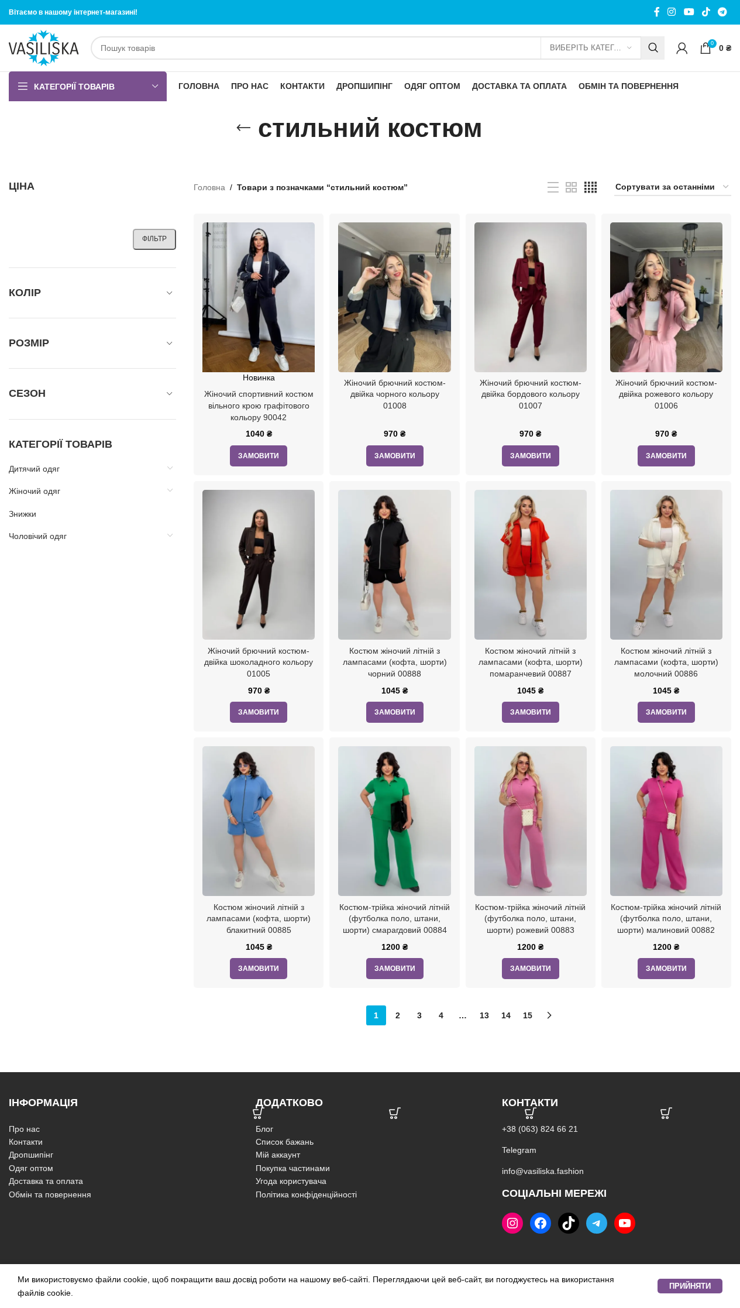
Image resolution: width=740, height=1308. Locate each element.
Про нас (24, 1129)
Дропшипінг (31, 1154)
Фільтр (154, 239)
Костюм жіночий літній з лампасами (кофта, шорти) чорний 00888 (395, 662)
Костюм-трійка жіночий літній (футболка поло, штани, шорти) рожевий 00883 (530, 918)
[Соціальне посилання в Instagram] (672, 12)
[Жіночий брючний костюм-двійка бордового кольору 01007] (530, 297)
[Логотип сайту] (44, 47)
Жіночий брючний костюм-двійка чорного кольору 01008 (395, 394)
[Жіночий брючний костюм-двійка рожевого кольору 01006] (666, 297)
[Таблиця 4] (590, 187)
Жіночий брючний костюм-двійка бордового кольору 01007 (530, 394)
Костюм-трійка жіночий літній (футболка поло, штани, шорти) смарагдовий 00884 (394, 918)
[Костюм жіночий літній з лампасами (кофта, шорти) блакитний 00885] (258, 821)
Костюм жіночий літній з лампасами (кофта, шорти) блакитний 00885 (258, 918)
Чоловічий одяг (38, 536)
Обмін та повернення (50, 1194)
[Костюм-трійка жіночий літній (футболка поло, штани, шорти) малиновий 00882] (666, 821)
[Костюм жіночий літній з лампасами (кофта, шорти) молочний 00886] (666, 565)
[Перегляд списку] (553, 187)
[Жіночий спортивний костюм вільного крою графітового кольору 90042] (258, 297)
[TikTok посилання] (706, 12)
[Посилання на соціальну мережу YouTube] (689, 12)
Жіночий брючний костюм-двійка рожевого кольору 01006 (666, 394)
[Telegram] (596, 1223)
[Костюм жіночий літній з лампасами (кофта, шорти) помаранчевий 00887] (530, 565)
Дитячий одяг (34, 468)
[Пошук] (653, 48)
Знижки (22, 514)
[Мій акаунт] (682, 48)
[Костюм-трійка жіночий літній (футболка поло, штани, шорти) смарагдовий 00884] (394, 821)
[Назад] (243, 128)
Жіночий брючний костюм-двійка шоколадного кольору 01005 (258, 662)
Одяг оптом (31, 1168)
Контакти (26, 1141)
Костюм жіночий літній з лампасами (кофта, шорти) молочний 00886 (666, 662)
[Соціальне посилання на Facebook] (657, 12)
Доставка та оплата (46, 1181)
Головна (209, 187)
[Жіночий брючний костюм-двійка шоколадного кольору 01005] (258, 565)
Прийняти (690, 1286)
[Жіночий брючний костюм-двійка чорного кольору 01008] (394, 297)
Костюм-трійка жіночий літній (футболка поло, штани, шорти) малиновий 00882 (666, 918)
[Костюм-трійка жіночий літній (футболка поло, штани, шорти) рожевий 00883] (530, 821)
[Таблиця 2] (571, 187)
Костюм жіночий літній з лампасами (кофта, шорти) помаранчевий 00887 (531, 662)
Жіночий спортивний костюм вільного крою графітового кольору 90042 (259, 405)
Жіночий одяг (34, 491)
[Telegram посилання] (722, 12)
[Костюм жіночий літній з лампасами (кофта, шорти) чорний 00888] (394, 565)
